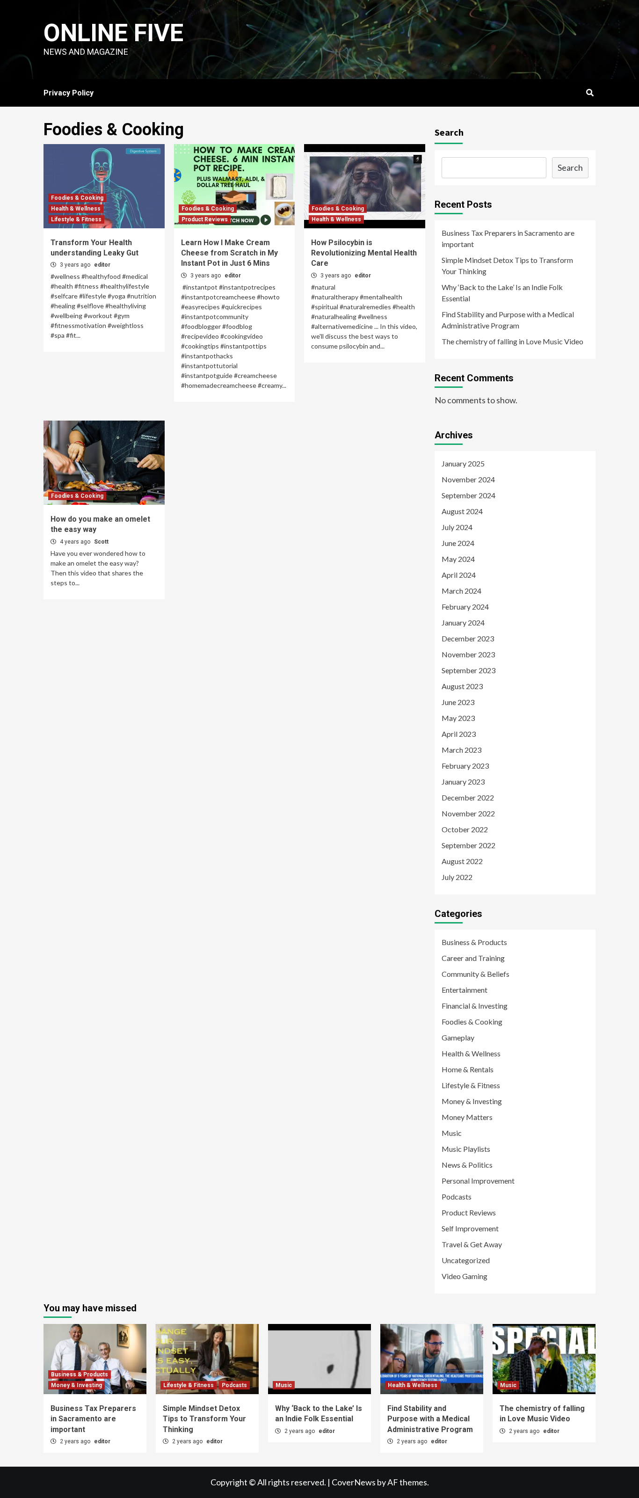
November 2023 (468, 654)
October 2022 (465, 829)
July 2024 (457, 527)
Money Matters (467, 1117)
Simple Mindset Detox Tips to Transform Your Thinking (507, 265)
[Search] (589, 93)
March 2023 (461, 749)
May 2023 (458, 717)
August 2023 (462, 686)
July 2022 (457, 877)
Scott (101, 541)
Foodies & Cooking (77, 198)
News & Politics (467, 1164)
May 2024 (458, 558)
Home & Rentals (468, 1069)
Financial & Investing (475, 1005)
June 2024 (458, 542)
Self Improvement (470, 1228)
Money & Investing (472, 1101)
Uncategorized (466, 1260)
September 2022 (468, 845)
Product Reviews (205, 219)
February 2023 (465, 765)
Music (452, 1132)
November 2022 (468, 813)
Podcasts (457, 1196)
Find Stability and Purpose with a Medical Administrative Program (508, 320)
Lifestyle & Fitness (76, 219)
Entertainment (464, 989)
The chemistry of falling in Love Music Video (512, 341)
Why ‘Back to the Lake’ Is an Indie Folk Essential (502, 293)
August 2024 (462, 511)
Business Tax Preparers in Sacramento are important (508, 238)
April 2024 (459, 574)
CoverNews (354, 1482)
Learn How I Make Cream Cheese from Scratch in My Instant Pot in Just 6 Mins (229, 253)
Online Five (113, 33)
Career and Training (473, 957)
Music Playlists (466, 1148)
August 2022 (462, 861)
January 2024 (463, 622)
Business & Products (474, 942)
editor (102, 265)
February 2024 (465, 606)
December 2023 (468, 638)
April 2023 (459, 733)
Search (449, 132)
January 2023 (463, 781)
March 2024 (461, 590)
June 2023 (458, 702)
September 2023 (468, 670)
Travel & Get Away (472, 1244)
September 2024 (468, 495)
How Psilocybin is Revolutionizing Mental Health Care (364, 253)
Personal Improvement (478, 1180)
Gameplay (458, 1037)
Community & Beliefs (475, 973)
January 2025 (463, 463)
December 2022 (468, 797)
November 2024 (468, 479)
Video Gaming (464, 1276)
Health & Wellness (76, 208)
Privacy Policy (69, 92)
